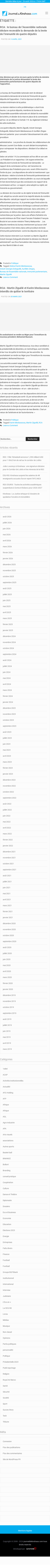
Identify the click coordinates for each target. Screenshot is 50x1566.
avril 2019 (7, 1043)
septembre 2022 (9, 798)
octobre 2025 (8, 576)
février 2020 (8, 983)
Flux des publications (11, 1447)
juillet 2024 (7, 666)
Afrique (6, 1105)
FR (25, 7)
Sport (5, 1404)
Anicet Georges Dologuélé (10, 269)
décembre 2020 (9, 923)
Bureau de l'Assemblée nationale (13, 272)
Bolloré (6, 1164)
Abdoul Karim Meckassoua (21, 266)
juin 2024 (6, 672)
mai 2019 (7, 1037)
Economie (7, 1218)
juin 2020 (6, 959)
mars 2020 (7, 977)
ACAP (5, 1075)
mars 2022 (7, 834)
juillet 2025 (7, 594)
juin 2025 (6, 600)
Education (7, 1224)
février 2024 (8, 696)
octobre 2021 (8, 864)
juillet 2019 (7, 1025)
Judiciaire (7, 1296)
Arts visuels (7, 1135)
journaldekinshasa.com (33, 1541)
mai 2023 (7, 750)
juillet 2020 (7, 953)
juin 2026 (6, 529)
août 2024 (7, 660)
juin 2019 (6, 1031)
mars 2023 (7, 762)
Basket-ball (7, 1152)
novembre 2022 (9, 786)
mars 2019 (7, 1049)
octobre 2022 (8, 792)
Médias (6, 1320)
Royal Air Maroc (9, 1380)
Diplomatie (7, 1200)
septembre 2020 (9, 941)
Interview (6, 1290)
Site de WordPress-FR (12, 1459)
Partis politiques (9, 1344)
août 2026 (7, 517)
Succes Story (8, 1410)
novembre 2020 (9, 929)
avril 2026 (7, 541)
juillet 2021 (7, 882)
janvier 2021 (8, 917)
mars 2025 (7, 618)
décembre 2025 (9, 564)
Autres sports (8, 1146)
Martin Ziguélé (6, 274)
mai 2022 (7, 822)
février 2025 (8, 624)
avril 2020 (7, 971)
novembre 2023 (9, 714)
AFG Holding (8, 1093)
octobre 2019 (8, 1007)
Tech (5, 1416)
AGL (4, 1117)
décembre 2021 (9, 852)
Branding (6, 1170)
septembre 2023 (9, 726)
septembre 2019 (9, 1013)
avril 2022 (7, 828)
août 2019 (7, 1019)
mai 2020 (7, 965)
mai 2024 (7, 678)
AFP (4, 1099)
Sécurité (6, 1392)
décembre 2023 (9, 708)
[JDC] (19, 13)
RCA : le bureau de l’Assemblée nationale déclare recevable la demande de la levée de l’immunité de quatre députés (23, 31)
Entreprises (7, 1242)
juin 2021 (6, 888)
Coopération (8, 1182)
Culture (6, 1188)
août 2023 (7, 732)
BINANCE (7, 1158)
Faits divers (7, 1248)
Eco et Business (9, 1212)
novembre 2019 (9, 1001)
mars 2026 (7, 546)
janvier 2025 (8, 630)
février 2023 (8, 768)
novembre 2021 (9, 858)
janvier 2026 (8, 558)
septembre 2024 (9, 654)
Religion (6, 1374)
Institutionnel (8, 1278)
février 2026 (8, 552)
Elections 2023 (9, 1230)
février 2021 (8, 911)
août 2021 (7, 876)
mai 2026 (7, 535)
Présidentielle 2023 (10, 1362)
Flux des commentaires (12, 1453)
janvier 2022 (8, 846)
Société (6, 1398)
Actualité (6, 1087)
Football (6, 1260)
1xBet (5, 1069)
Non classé (7, 1332)
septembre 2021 (9, 870)
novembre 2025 (9, 570)
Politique (14, 263)
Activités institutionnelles (13, 1081)
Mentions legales (25, 1531)
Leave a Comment (10, 277)
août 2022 (7, 804)
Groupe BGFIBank (10, 1272)
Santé (5, 1386)
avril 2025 (7, 612)
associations (8, 1141)
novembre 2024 (9, 642)
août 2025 (7, 588)
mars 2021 (7, 905)
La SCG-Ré (7, 1308)
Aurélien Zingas (28, 269)
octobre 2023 (8, 720)
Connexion (7, 1441)
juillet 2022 (7, 810)
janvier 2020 (8, 989)
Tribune (6, 1422)
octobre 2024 (8, 648)
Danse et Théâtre (10, 1194)
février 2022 (8, 840)
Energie (6, 1236)
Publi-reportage (9, 1368)
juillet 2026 (7, 523)
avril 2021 (7, 899)
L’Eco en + (7, 1302)
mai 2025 (7, 606)
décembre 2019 (9, 995)
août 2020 (7, 947)
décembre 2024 (9, 636)
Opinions (6, 1338)
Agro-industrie (9, 1123)
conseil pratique (9, 1176)
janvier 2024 (8, 702)
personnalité (8, 1350)
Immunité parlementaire (37, 272)
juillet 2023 (7, 738)
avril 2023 (7, 756)
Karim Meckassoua (17, 423)
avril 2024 (7, 684)
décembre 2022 (9, 780)
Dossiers (6, 1206)
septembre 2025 (9, 582)
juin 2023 (6, 744)
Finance (6, 1254)
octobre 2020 (8, 935)
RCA (40, 423)
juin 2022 (6, 816)
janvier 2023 (8, 774)
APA (4, 1129)
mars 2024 (7, 690)
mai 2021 (7, 893)
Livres (5, 1314)
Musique (6, 1326)
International (8, 1284)
